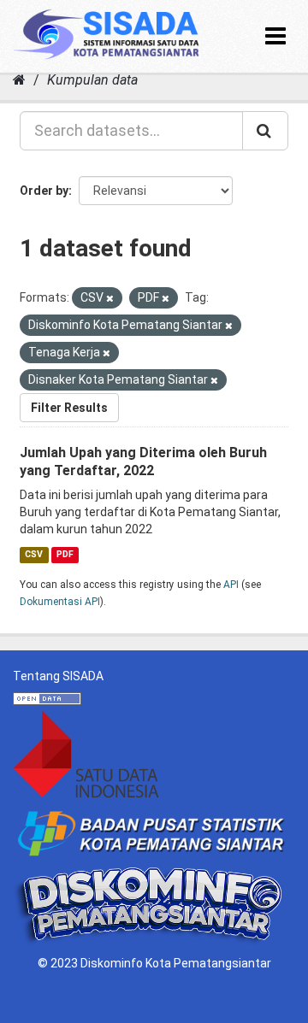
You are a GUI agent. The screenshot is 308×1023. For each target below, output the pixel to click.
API (231, 585)
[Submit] (265, 130)
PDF (65, 554)
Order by (44, 190)
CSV (34, 554)
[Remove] (110, 298)
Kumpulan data (92, 80)
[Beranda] (19, 80)
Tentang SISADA (58, 676)
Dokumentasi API (60, 602)
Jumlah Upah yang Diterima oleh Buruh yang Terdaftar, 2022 (143, 461)
